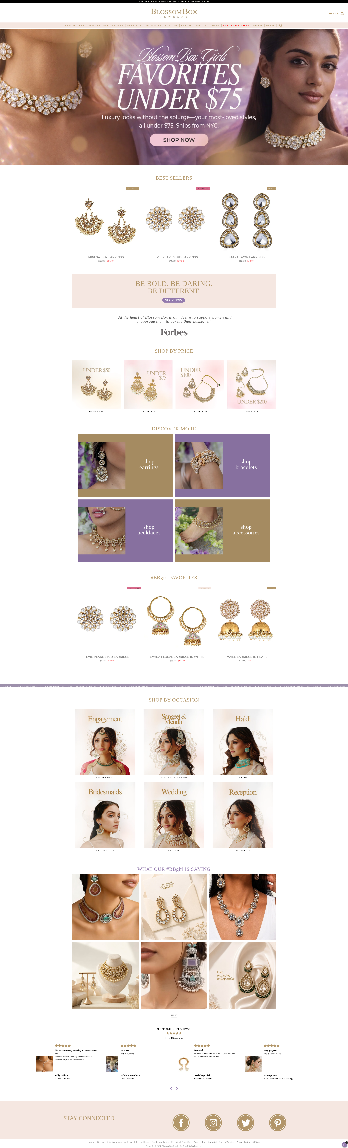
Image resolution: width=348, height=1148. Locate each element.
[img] (174, 1033)
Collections (190, 25)
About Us (186, 1142)
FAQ (131, 1142)
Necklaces (153, 25)
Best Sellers (74, 25)
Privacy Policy (243, 1142)
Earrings (134, 25)
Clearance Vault (236, 25)
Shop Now (173, 300)
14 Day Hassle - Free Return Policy (152, 1142)
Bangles (171, 25)
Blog (203, 1142)
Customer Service (96, 1142)
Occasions (212, 25)
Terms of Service (226, 1142)
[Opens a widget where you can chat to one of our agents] (10, 1143)
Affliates (256, 1142)
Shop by (118, 25)
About (257, 25)
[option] (174, 1)
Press (270, 25)
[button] (172, 1089)
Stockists (212, 1142)
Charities (175, 1142)
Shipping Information (116, 1142)
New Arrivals (98, 25)
